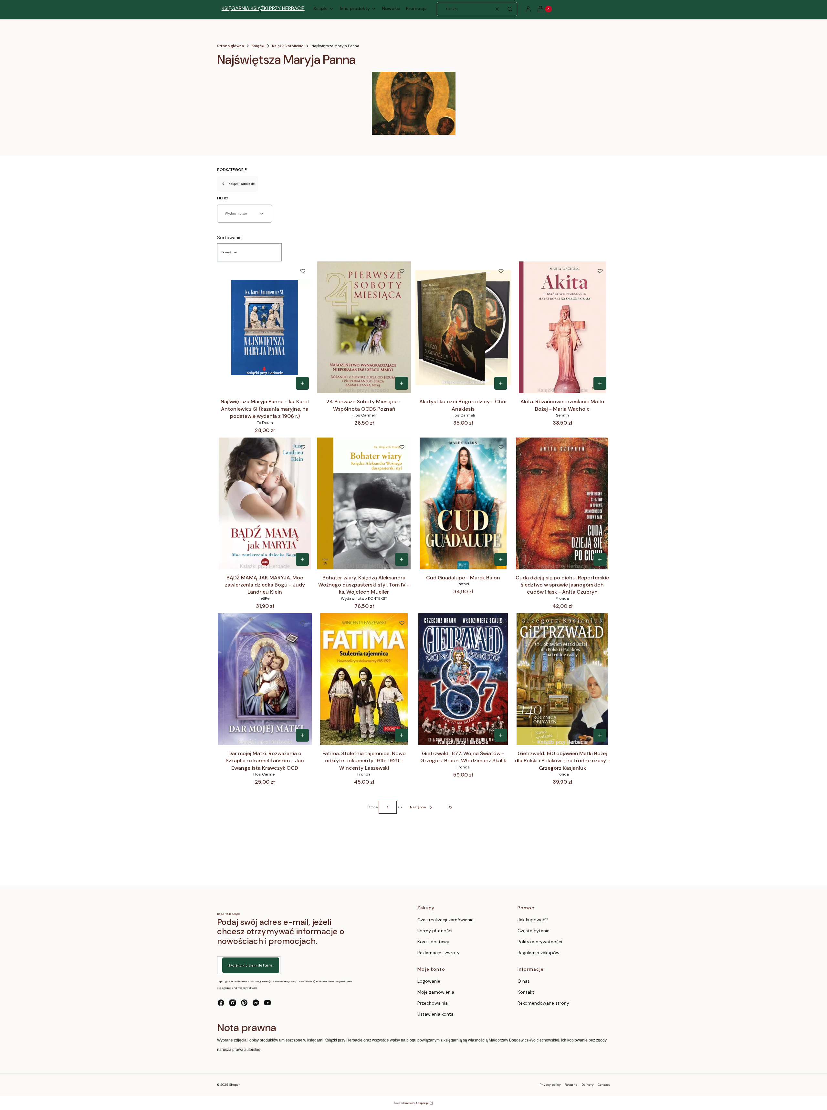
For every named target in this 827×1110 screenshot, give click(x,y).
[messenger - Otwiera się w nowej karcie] (256, 1003)
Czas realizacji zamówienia (445, 920)
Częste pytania (534, 931)
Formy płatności (434, 931)
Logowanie (428, 981)
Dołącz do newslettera (250, 965)
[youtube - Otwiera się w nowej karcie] (267, 1003)
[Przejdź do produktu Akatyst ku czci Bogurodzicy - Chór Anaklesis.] (463, 327)
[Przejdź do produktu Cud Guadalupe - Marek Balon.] (463, 503)
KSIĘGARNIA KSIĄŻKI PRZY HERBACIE (263, 8)
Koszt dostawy (433, 942)
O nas (524, 981)
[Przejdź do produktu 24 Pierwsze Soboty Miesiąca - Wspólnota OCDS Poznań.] (364, 327)
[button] (510, 9)
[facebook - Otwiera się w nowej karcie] (221, 1003)
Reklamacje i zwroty (438, 953)
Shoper (234, 1085)
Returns (571, 1085)
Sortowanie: (230, 237)
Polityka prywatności (540, 942)
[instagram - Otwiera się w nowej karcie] (232, 1003)
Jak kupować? (533, 920)
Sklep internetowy (411, 1103)
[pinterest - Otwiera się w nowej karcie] (244, 1003)
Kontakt (526, 992)
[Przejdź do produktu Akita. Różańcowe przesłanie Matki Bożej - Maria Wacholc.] (562, 327)
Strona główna (230, 45)
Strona (373, 807)
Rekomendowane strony (543, 1003)
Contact (604, 1085)
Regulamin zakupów (539, 953)
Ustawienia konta (435, 1014)
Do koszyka (302, 383)
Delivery (587, 1085)
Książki (258, 45)
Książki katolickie (288, 45)
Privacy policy (550, 1085)
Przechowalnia (432, 1003)
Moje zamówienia (435, 992)
